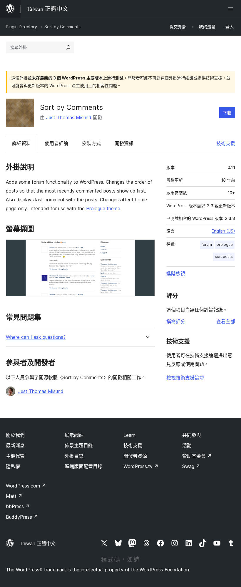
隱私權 (13, 466)
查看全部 (225, 321)
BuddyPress (22, 517)
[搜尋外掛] (68, 47)
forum (207, 244)
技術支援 (225, 143)
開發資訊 (124, 143)
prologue (225, 244)
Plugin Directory (21, 26)
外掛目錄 (74, 456)
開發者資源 (135, 456)
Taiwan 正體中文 (38, 543)
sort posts (224, 256)
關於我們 (15, 435)
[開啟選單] (231, 9)
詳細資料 (21, 143)
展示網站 (74, 435)
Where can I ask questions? (36, 337)
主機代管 (15, 456)
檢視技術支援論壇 (185, 378)
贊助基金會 (197, 456)
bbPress (18, 506)
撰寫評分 (175, 321)
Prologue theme (103, 208)
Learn (129, 435)
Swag (191, 466)
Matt (14, 496)
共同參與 (191, 435)
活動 (187, 445)
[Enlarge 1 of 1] (147, 247)
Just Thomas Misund (68, 117)
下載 (227, 112)
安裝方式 (91, 143)
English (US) (223, 230)
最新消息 (15, 445)
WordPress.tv (140, 466)
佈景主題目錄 (79, 445)
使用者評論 (56, 143)
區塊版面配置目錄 (83, 466)
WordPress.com (26, 486)
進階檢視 (175, 273)
